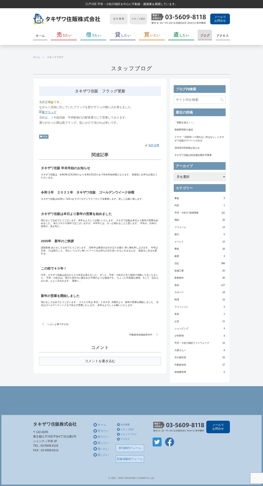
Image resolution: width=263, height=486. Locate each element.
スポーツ (199, 292)
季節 (199, 248)
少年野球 (199, 335)
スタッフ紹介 (127, 429)
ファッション (199, 306)
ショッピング (199, 328)
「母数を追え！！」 (184, 122)
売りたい (103, 430)
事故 (199, 198)
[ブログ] (205, 35)
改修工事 (199, 270)
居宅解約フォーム (129, 447)
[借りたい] (93, 35)
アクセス (125, 439)
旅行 (199, 234)
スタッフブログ (128, 434)
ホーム (36, 57)
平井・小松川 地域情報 (199, 212)
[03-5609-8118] (178, 19)
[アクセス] (223, 35)
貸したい (103, 442)
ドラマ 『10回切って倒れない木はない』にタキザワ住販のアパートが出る (199, 139)
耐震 (199, 256)
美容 (199, 314)
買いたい (103, 448)
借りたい (103, 436)
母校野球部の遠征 (183, 129)
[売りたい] (64, 35)
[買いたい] (152, 35)
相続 (199, 219)
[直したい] (181, 35)
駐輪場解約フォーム (130, 458)
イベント (199, 241)
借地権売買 (199, 372)
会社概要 (125, 424)
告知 (45, 136)
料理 (199, 299)
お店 (199, 321)
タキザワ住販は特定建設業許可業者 (193, 155)
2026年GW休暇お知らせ (187, 148)
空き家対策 (199, 357)
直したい (103, 454)
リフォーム (199, 227)
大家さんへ (199, 350)
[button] (222, 100)
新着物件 (199, 277)
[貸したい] (122, 35)
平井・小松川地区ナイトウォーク (199, 343)
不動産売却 (199, 364)
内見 (199, 205)
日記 (199, 263)
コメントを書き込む (100, 361)
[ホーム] (40, 35)
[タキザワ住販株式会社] (70, 19)
